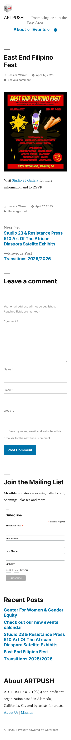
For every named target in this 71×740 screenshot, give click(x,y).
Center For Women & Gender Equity (33, 612)
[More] (55, 30)
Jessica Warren (17, 75)
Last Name (12, 551)
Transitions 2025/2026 (28, 658)
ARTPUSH (14, 17)
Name (8, 369)
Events (39, 29)
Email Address (14, 525)
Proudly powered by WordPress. (38, 730)
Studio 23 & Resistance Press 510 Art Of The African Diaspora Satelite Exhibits (34, 639)
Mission (27, 712)
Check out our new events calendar (31, 625)
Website (9, 410)
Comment (11, 321)
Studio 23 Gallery (25, 180)
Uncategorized (17, 211)
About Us (11, 712)
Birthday (10, 563)
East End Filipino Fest (26, 651)
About (19, 29)
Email (8, 390)
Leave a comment (19, 80)
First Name (12, 538)
